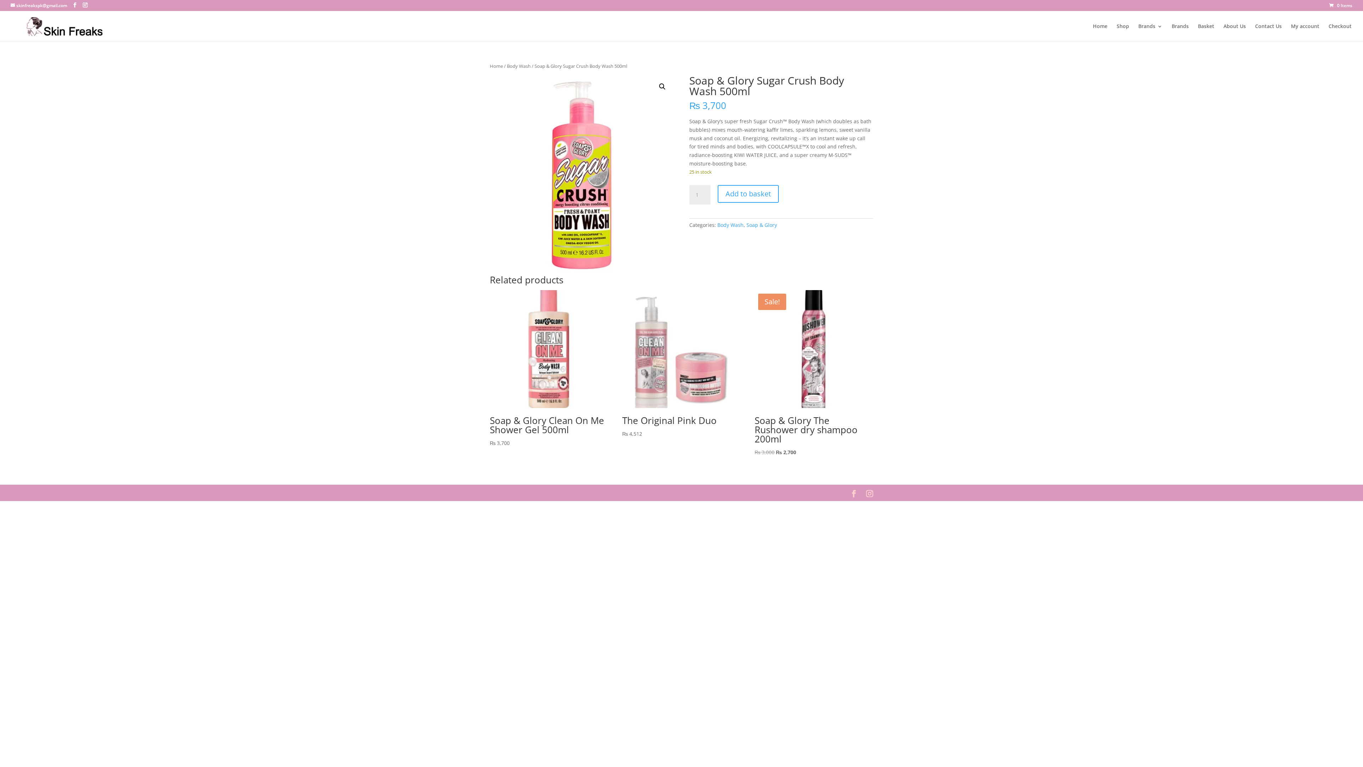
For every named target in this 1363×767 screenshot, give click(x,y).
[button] (662, 86)
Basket (1206, 26)
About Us (1235, 26)
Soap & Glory (761, 225)
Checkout (1340, 26)
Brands (1146, 26)
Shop (1123, 26)
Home (1100, 26)
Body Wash (519, 66)
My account (1305, 26)
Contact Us (1268, 26)
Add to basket (748, 193)
